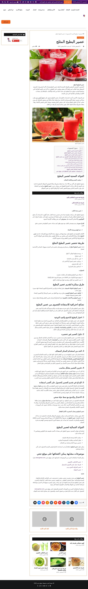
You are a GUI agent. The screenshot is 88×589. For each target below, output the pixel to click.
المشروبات (68, 34)
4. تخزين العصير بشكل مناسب (73, 163)
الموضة (28, 9)
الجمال (34, 9)
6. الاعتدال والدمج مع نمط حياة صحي (72, 167)
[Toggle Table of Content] (80, 148)
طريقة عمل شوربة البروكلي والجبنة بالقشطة (59, 569)
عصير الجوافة (77, 470)
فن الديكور (10, 9)
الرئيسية (81, 34)
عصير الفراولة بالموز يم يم (74, 467)
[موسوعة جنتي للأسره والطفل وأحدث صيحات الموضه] (84, 16)
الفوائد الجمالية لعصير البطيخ (74, 169)
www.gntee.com (40, 457)
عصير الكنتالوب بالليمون (74, 462)
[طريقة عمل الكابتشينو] (76, 561)
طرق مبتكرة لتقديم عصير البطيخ (73, 154)
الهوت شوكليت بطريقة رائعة (77, 543)
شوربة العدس (62, 552)
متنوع (4, 9)
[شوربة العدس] (58, 546)
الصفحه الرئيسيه (75, 9)
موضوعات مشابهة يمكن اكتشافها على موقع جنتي (68, 171)
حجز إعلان (5, 22)
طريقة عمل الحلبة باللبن (78, 202)
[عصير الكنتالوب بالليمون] (40, 546)
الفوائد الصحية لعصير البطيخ (74, 151)
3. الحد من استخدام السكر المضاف (72, 162)
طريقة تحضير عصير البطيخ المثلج (72, 153)
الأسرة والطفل (51, 9)
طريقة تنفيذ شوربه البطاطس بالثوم (75, 197)
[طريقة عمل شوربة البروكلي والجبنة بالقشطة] (58, 562)
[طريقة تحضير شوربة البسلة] (40, 561)
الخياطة (68, 9)
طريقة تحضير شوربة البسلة (41, 568)
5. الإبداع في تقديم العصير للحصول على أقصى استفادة (68, 165)
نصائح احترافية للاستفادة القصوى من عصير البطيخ (68, 156)
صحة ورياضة (41, 9)
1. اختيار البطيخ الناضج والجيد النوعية (72, 158)
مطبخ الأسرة (19, 9)
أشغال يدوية (61, 9)
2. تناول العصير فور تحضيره (74, 160)
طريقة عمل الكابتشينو (78, 568)
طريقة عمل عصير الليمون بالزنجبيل (71, 464)
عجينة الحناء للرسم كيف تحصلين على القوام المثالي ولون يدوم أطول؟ (46, 2)
